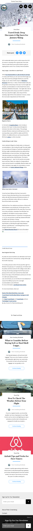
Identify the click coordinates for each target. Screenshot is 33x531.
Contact (4, 513)
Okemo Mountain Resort (10, 229)
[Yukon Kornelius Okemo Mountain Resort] (15, 187)
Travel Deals (20, 299)
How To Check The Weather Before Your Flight (16, 400)
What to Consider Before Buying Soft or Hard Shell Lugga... (16, 343)
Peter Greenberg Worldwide (16, 337)
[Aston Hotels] (15, 119)
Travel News (16, 29)
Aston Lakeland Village (17, 167)
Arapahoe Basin (14, 125)
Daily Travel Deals (9, 299)
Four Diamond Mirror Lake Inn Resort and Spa (17, 74)
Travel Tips (16, 395)
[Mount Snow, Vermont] (15, 246)
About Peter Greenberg (9, 510)
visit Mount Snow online (19, 285)
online (9, 137)
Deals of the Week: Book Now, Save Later (13, 293)
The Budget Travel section (9, 301)
